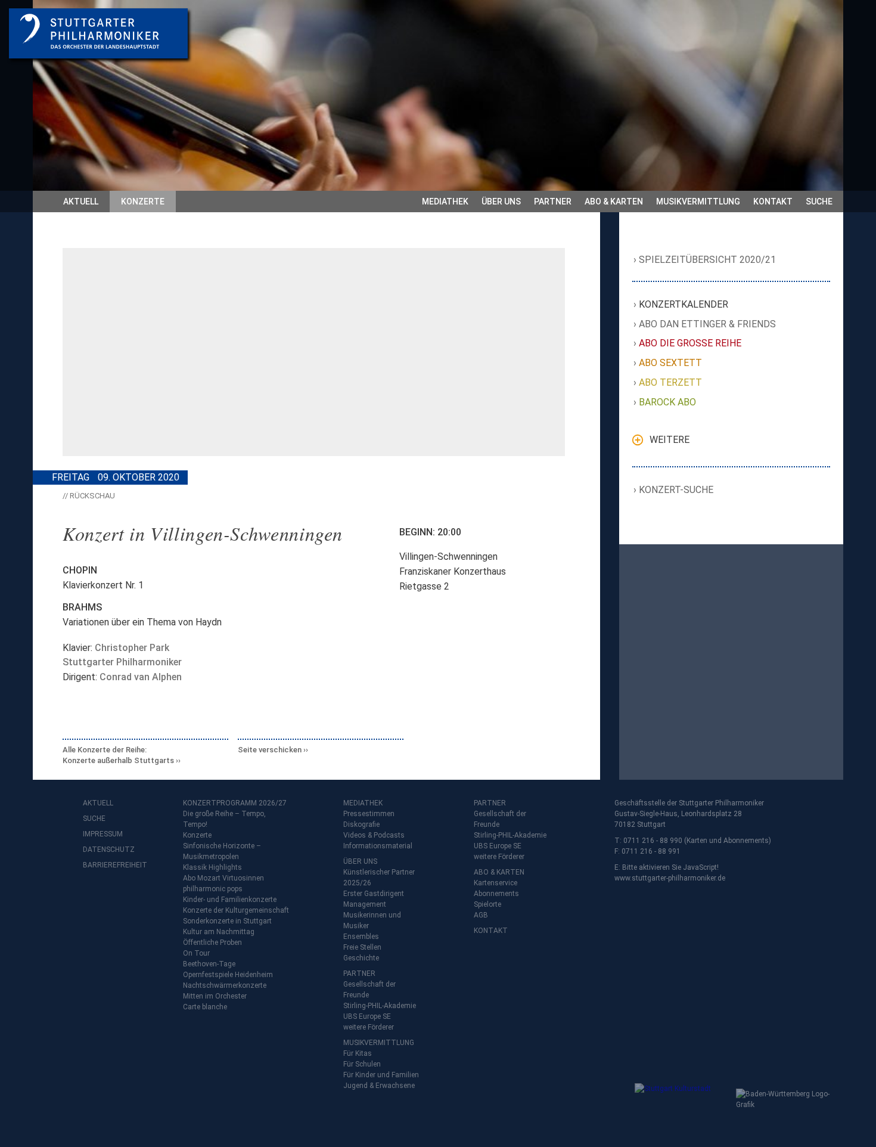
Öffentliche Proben (212, 942)
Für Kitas (357, 1053)
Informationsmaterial (377, 846)
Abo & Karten (614, 201)
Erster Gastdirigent (373, 893)
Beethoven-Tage (209, 964)
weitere (669, 439)
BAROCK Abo (667, 402)
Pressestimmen (368, 814)
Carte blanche (205, 1007)
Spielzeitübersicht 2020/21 (707, 259)
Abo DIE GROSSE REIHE (690, 343)
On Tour (196, 953)
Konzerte (142, 201)
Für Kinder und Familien (381, 1075)
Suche (819, 201)
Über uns (501, 201)
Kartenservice (495, 883)
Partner (552, 201)
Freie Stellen (362, 947)
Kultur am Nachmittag (218, 932)
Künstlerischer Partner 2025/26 (379, 877)
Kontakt (773, 201)
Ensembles (361, 936)
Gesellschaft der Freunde (369, 989)
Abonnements (496, 893)
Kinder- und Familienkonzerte (230, 899)
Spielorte (487, 904)
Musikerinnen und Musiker (372, 920)
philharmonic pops (213, 889)
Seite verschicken (270, 749)
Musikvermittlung (698, 201)
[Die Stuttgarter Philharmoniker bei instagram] (119, 896)
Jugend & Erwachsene (379, 1085)
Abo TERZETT (670, 382)
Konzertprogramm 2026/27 (235, 803)
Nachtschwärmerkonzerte (224, 985)
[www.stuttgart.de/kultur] (683, 1107)
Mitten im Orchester (215, 996)
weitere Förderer (368, 1027)
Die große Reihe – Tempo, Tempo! (224, 819)
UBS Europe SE (367, 1016)
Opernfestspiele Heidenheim (228, 975)
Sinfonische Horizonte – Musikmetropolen (222, 851)
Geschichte (361, 958)
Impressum (103, 834)
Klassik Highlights (212, 867)
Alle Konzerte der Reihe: (118, 755)
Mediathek (445, 201)
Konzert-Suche (676, 489)
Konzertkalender (683, 304)
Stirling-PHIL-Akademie (379, 1006)
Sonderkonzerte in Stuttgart (227, 921)
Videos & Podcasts (374, 835)
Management (364, 904)
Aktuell (80, 201)
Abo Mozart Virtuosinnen (223, 878)
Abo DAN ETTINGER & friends (707, 324)
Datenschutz (107, 849)
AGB (481, 915)
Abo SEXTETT (670, 362)
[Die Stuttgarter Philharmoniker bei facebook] (93, 896)
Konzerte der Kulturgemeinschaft (236, 910)
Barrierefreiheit (107, 865)
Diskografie (361, 824)
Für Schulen (362, 1064)
